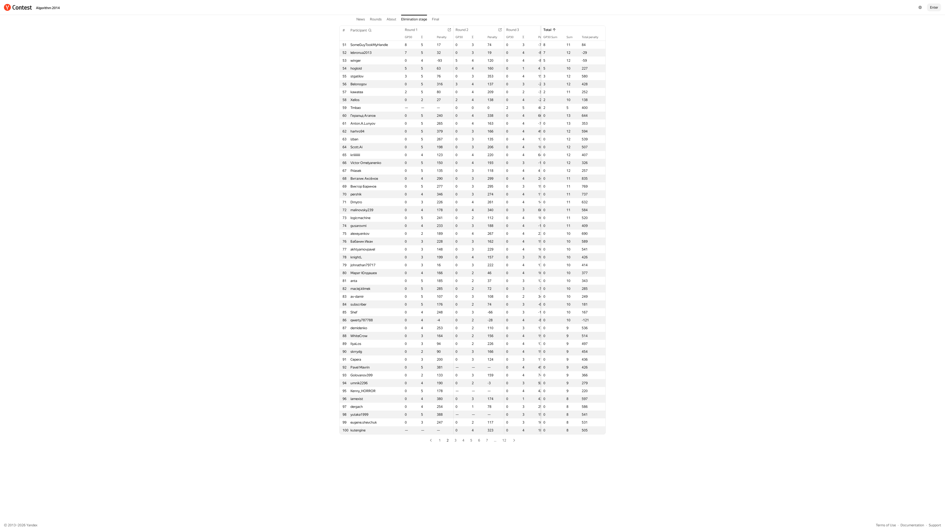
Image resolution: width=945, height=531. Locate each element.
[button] (361, 30)
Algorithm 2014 (48, 8)
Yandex (31, 525)
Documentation (912, 525)
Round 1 (411, 30)
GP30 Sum (550, 37)
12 (504, 440)
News (360, 19)
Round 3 (512, 30)
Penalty (441, 37)
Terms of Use (886, 525)
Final (435, 19)
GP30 (408, 37)
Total (547, 30)
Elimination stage (414, 19)
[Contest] (18, 7)
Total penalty (590, 37)
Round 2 (462, 30)
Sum (570, 37)
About (391, 19)
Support (935, 525)
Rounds (376, 19)
